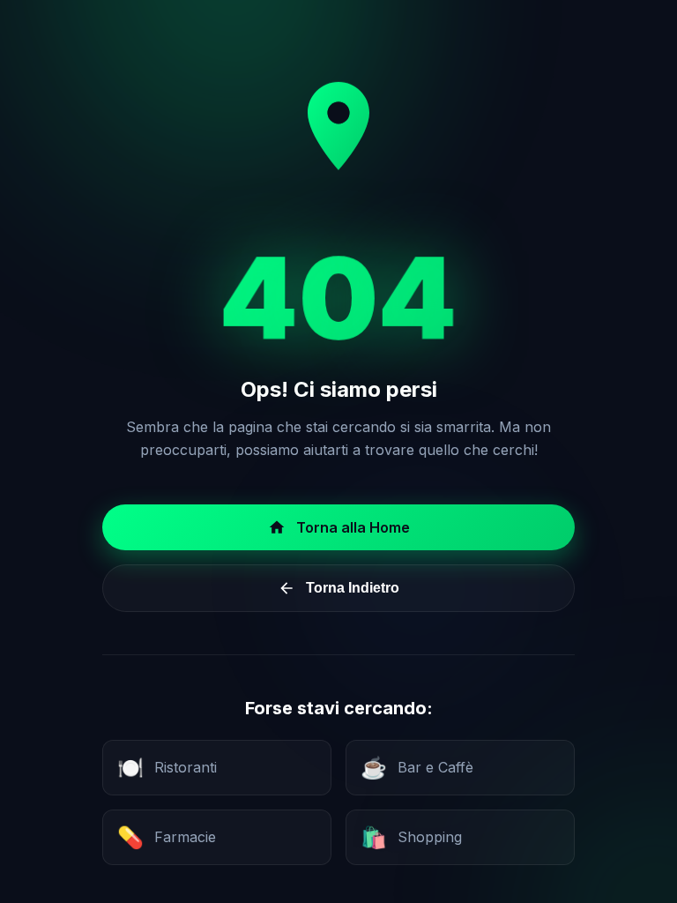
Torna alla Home (353, 527)
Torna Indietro (352, 587)
